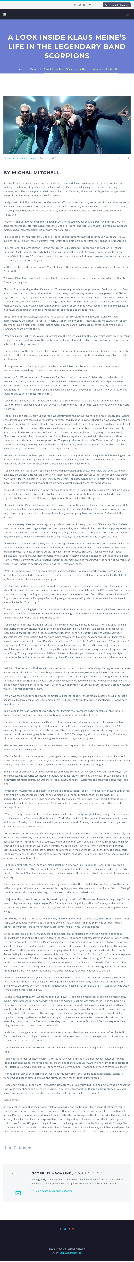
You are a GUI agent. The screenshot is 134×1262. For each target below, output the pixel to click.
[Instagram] (84, 5)
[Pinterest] (89, 5)
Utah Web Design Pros (71, 1252)
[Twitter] (79, 5)
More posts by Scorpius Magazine (53, 1190)
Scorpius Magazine (17, 158)
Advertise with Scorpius (116, 4)
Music (34, 158)
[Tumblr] (19, 1147)
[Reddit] (29, 1147)
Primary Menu (128, 14)
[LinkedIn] (24, 1147)
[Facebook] (74, 5)
